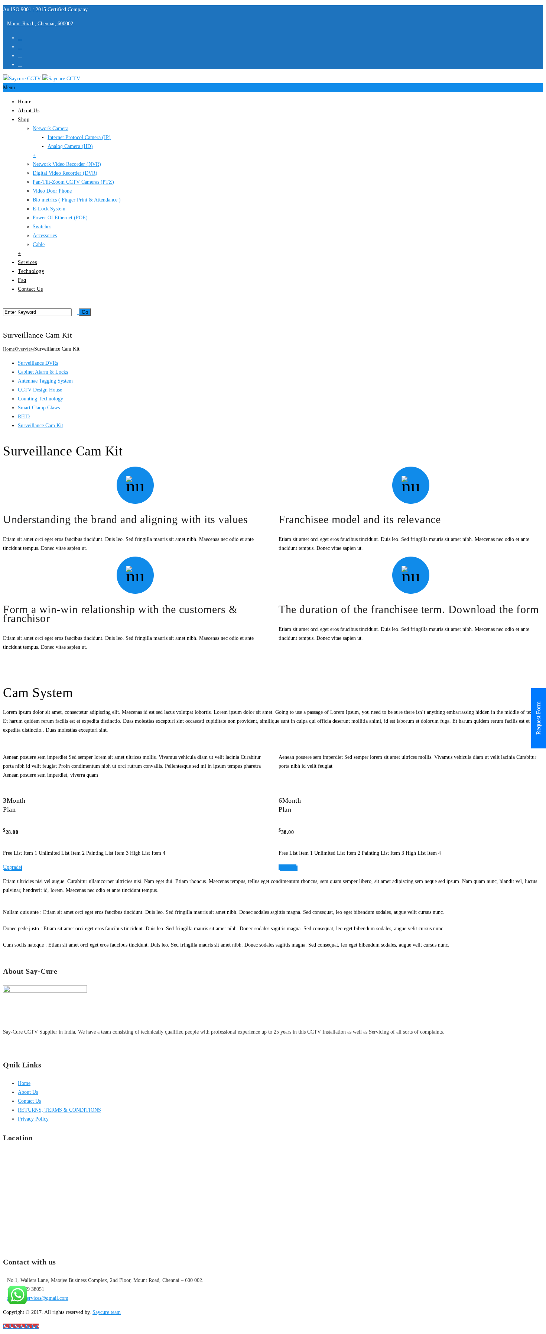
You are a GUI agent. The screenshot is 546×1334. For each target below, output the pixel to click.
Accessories (45, 235)
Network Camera (50, 128)
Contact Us (30, 289)
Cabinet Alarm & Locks (43, 372)
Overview (24, 349)
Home (24, 101)
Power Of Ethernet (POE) (60, 217)
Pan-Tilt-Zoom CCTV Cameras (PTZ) (73, 182)
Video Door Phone (52, 191)
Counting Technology (40, 399)
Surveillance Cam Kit (40, 425)
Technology (31, 271)
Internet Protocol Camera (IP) (79, 137)
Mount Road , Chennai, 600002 (40, 23)
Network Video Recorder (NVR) (67, 164)
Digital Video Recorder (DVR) (65, 173)
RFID (24, 416)
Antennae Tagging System (45, 381)
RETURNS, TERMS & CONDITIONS (59, 1110)
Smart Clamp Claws (39, 407)
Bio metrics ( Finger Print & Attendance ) (77, 200)
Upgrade (12, 867)
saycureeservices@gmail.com (37, 1298)
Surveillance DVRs (38, 363)
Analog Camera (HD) (70, 146)
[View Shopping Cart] (5, 321)
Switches (42, 226)
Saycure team (106, 1312)
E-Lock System (49, 209)
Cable (39, 244)
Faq (22, 280)
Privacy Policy (33, 1119)
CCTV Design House (40, 390)
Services (27, 262)
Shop (23, 119)
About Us (28, 110)
